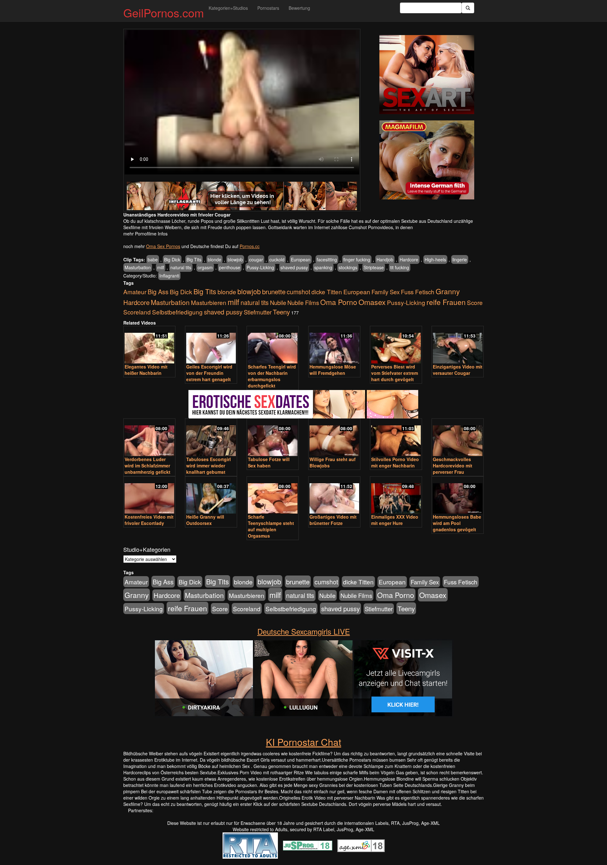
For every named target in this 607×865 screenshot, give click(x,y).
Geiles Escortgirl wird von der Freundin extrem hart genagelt (209, 372)
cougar (256, 259)
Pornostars (268, 8)
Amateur (134, 291)
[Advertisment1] (427, 74)
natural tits (180, 267)
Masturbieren (208, 302)
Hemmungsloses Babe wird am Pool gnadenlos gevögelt (457, 523)
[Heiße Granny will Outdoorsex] (211, 496)
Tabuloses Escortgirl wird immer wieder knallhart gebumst (208, 465)
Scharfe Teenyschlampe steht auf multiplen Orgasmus (271, 526)
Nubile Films (303, 302)
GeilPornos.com (163, 12)
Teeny (281, 311)
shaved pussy (294, 267)
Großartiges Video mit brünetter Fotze (333, 520)
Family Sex (385, 292)
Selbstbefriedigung (177, 312)
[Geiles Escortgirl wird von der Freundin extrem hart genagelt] (211, 345)
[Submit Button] (468, 8)
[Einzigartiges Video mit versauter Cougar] (457, 345)
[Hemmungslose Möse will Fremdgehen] (334, 345)
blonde (214, 259)
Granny (448, 291)
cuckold (277, 259)
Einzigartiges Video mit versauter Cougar (457, 369)
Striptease (374, 267)
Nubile (278, 302)
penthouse (229, 267)
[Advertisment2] (427, 159)
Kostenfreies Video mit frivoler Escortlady (149, 520)
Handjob (385, 259)
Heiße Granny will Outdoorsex (205, 520)
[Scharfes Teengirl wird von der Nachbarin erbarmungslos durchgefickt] (272, 345)
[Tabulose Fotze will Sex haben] (272, 438)
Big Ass (158, 291)
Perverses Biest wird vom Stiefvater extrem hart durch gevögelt (394, 372)
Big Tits (194, 259)
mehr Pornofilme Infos (145, 233)
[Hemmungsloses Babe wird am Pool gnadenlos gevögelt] (457, 496)
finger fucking (356, 259)
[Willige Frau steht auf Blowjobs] (334, 438)
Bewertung (299, 8)
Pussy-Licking (260, 267)
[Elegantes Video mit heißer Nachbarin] (149, 345)
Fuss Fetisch (417, 291)
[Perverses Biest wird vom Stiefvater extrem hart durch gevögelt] (396, 345)
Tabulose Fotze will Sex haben (269, 462)
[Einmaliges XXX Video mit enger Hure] (396, 496)
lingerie (459, 259)
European (300, 259)
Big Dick (172, 259)
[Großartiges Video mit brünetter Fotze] (334, 496)
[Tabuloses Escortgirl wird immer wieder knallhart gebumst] (211, 438)
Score (475, 302)
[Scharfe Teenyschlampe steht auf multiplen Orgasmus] (272, 496)
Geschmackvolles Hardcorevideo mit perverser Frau (452, 465)
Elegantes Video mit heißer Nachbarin (146, 369)
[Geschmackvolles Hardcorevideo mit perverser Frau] (457, 438)
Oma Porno (338, 302)
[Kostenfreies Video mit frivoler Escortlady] (149, 496)
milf (160, 267)
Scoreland (137, 312)
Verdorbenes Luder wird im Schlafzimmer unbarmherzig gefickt (147, 465)
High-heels (435, 259)
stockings (348, 267)
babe (153, 259)
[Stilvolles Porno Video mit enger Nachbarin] (396, 438)
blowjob (235, 259)
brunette (273, 291)
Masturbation (138, 267)
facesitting (327, 259)
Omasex (372, 301)
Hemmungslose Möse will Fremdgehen (333, 369)
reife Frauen (446, 302)
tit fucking (399, 267)
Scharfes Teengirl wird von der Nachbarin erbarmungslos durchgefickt (272, 376)
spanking (323, 267)
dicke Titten (326, 291)
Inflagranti (169, 275)
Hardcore (409, 259)
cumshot (298, 291)
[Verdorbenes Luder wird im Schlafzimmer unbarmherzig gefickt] (149, 438)
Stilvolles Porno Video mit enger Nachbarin (395, 462)
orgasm (205, 267)
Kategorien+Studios (228, 8)
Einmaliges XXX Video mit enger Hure (394, 520)
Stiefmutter (258, 312)
